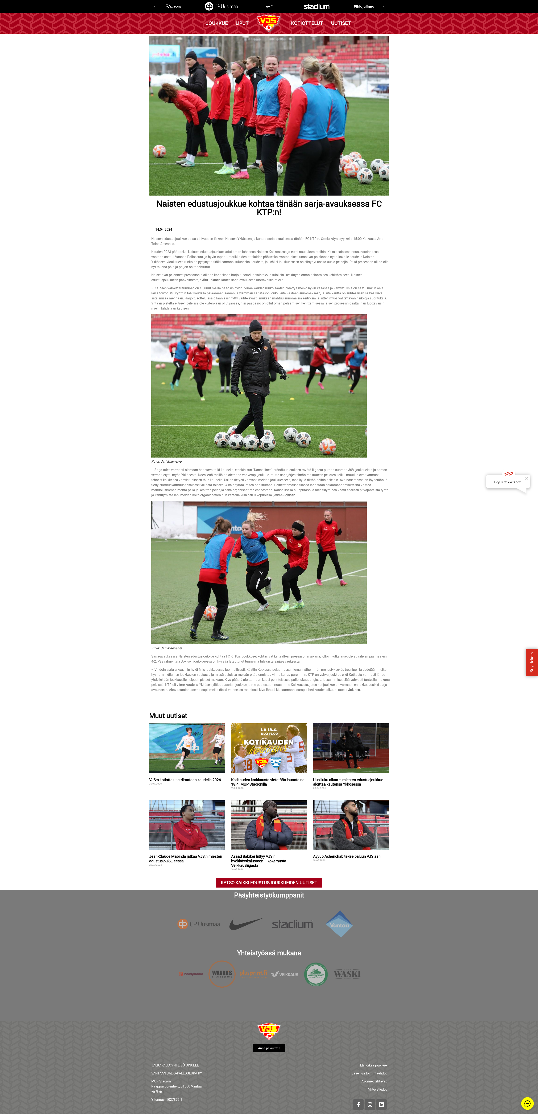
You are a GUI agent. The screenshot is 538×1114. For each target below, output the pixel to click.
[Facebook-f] (358, 1104)
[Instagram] (370, 1104)
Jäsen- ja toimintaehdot (369, 1073)
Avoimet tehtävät (374, 1081)
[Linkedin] (381, 1104)
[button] (154, 6)
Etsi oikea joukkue (373, 1065)
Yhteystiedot (377, 1090)
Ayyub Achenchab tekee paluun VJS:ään (347, 856)
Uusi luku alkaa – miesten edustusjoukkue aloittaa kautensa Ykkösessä (348, 782)
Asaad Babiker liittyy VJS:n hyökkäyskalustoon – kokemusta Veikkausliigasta (258, 861)
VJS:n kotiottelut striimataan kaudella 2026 (185, 780)
